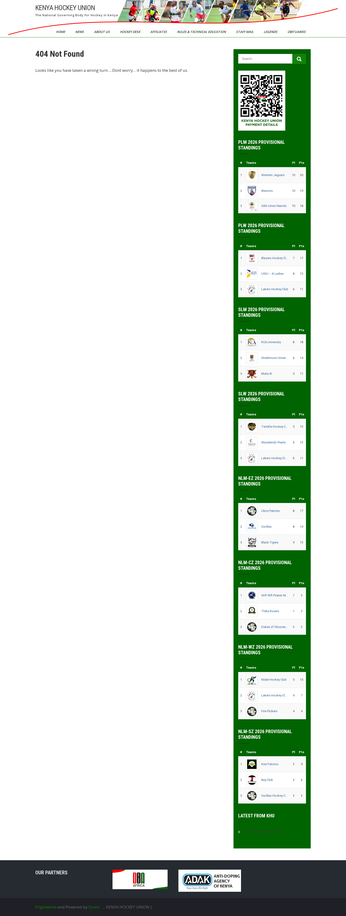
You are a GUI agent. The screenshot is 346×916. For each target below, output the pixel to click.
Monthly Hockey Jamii (263, 831)
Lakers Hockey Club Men (274, 695)
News (80, 32)
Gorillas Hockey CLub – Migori (274, 795)
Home (61, 32)
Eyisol (94, 907)
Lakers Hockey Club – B (274, 458)
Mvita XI (266, 373)
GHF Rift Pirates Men (274, 595)
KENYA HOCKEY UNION (65, 8)
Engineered (45, 907)
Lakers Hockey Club (274, 289)
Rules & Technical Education (202, 32)
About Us (102, 32)
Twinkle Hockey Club (274, 426)
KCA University (271, 342)
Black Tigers (269, 542)
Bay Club (267, 780)
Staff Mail (245, 32)
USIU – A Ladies (272, 273)
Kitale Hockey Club (274, 679)
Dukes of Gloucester (274, 627)
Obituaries (297, 32)
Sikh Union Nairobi (274, 206)
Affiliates (159, 32)
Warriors (267, 191)
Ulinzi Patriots (270, 511)
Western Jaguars (273, 175)
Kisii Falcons (269, 764)
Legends (271, 32)
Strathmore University (274, 358)
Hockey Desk (130, 32)
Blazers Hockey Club (274, 258)
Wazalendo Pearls (273, 442)
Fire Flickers (269, 711)
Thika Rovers (270, 611)
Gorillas (266, 526)
